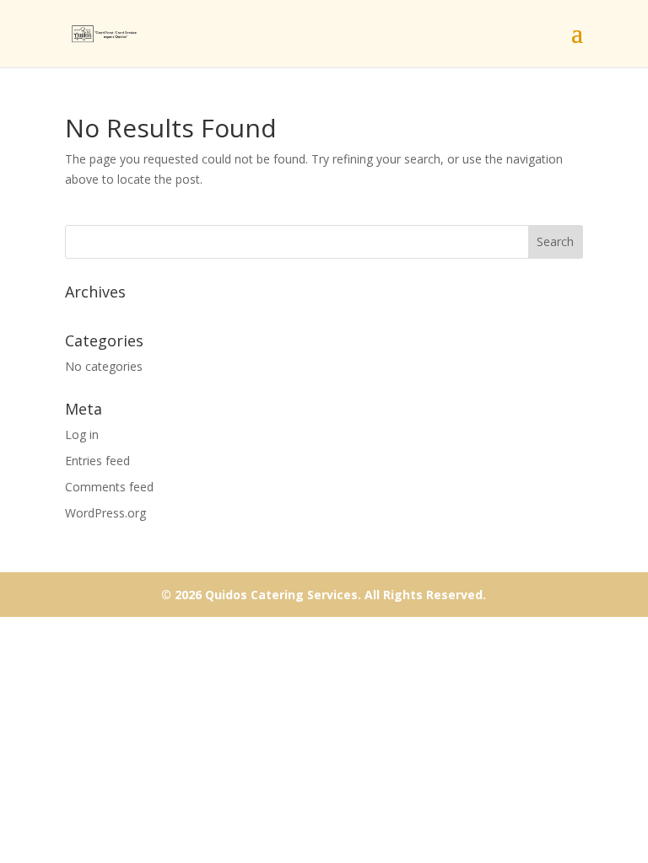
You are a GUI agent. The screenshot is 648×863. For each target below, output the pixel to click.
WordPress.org (105, 513)
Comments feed (109, 487)
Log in (82, 434)
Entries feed (97, 461)
